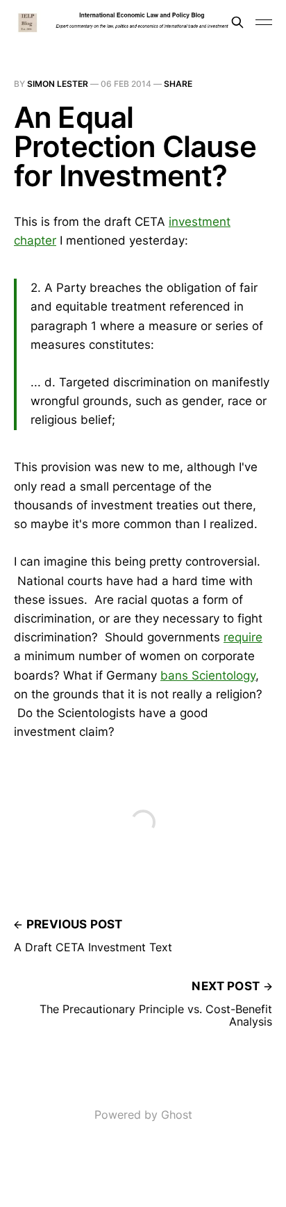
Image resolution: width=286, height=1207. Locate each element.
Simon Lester (57, 84)
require (243, 637)
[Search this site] (237, 22)
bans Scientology (207, 675)
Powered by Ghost (143, 1115)
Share (178, 84)
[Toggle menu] (263, 22)
